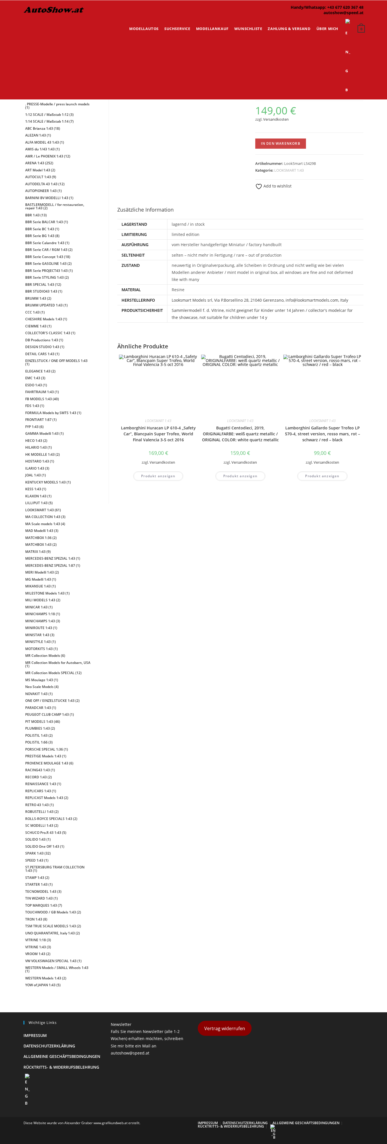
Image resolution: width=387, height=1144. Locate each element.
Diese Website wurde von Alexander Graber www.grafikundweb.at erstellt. (82, 1122)
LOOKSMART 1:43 (289, 170)
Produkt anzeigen (158, 476)
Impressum (35, 1035)
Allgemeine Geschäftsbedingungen (62, 1056)
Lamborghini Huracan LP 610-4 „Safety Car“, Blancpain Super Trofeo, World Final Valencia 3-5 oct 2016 (158, 433)
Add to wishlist (277, 186)
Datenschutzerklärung (49, 1046)
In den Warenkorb (280, 143)
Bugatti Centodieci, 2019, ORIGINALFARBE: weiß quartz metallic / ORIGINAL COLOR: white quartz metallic (240, 433)
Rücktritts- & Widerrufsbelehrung (61, 1067)
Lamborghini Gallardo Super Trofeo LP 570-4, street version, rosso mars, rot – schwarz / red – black (322, 433)
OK (364, 20)
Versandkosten (276, 119)
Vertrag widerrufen (224, 1028)
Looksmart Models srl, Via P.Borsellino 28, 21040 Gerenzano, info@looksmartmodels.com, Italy (260, 300)
